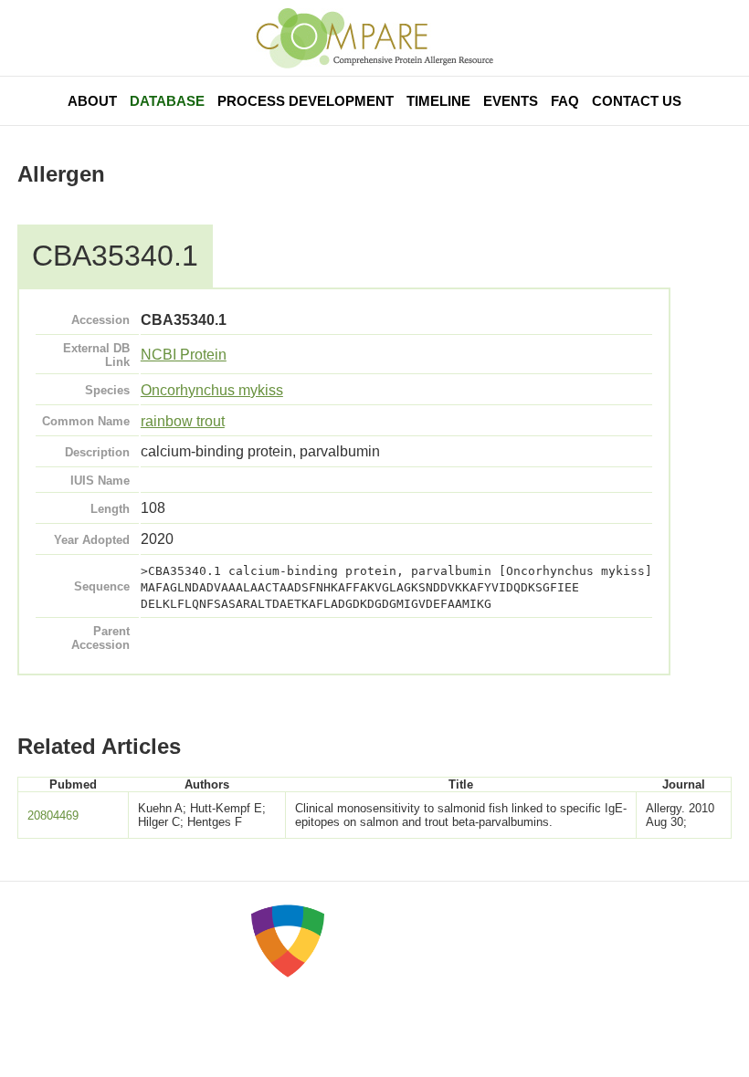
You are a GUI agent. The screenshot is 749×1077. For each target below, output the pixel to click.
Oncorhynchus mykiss (212, 390)
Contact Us (636, 101)
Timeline (438, 101)
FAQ (565, 101)
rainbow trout (183, 421)
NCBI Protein (184, 354)
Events (510, 101)
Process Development (305, 101)
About (92, 101)
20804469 (53, 815)
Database (167, 101)
